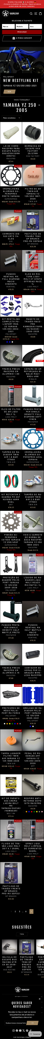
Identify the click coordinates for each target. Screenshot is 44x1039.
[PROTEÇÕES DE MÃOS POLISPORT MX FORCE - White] (4, 724)
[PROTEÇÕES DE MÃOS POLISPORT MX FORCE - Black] (2, 724)
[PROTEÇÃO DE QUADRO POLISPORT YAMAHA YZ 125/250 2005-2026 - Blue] (12, 598)
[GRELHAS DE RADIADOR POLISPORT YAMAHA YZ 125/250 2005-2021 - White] (33, 726)
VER (9, 91)
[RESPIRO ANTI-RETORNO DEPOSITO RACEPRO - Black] (24, 812)
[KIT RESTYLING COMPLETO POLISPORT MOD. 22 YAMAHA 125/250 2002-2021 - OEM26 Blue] (7, 342)
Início (16, 100)
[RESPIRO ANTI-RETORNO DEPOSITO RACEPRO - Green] (34, 812)
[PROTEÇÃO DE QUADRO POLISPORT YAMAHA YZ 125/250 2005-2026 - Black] (10, 598)
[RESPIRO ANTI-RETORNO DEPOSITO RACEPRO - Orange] (26, 812)
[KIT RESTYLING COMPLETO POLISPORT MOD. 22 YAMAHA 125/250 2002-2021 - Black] (15, 342)
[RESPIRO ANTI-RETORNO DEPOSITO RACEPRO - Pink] (42, 812)
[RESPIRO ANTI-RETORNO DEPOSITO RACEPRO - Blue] (29, 812)
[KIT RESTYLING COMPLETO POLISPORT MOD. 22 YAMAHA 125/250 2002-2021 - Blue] (10, 342)
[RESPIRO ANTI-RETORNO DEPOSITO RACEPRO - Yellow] (37, 812)
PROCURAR (22, 32)
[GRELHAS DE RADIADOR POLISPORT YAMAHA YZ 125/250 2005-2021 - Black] (35, 726)
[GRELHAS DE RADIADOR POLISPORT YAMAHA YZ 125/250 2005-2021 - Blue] (30, 726)
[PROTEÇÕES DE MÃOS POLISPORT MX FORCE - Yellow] (10, 724)
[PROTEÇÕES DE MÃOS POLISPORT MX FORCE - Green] (12, 724)
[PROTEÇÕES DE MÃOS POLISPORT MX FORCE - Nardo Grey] (20, 724)
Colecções (24, 100)
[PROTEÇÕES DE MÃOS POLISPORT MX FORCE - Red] (17, 724)
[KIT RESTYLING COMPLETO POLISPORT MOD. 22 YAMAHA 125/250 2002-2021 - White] (12, 342)
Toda (22, 934)
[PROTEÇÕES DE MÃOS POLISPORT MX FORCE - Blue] (15, 724)
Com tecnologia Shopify (22, 1037)
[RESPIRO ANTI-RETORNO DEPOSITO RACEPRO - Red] (31, 812)
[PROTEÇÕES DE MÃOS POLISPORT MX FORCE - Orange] (7, 724)
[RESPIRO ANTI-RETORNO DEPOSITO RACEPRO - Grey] (39, 812)
